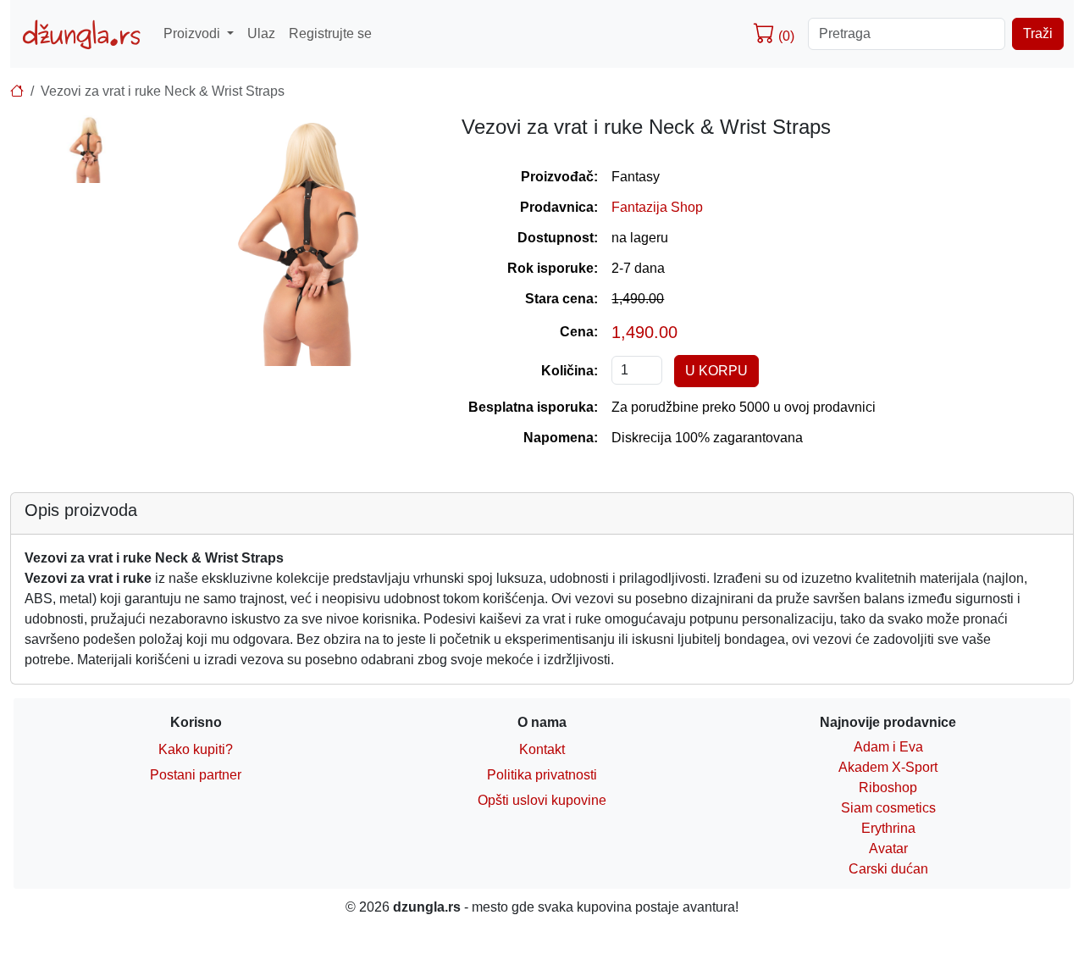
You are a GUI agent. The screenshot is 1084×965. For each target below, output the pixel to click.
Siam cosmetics (888, 808)
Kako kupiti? (195, 749)
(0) (784, 36)
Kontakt (542, 749)
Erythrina (888, 828)
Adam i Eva (888, 747)
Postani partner (195, 775)
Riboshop (888, 787)
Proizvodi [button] (193, 33)
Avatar (888, 848)
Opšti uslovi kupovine (542, 800)
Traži (1038, 33)
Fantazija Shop (657, 207)
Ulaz (261, 33)
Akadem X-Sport (887, 767)
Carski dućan (888, 869)
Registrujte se (330, 33)
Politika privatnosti (542, 775)
